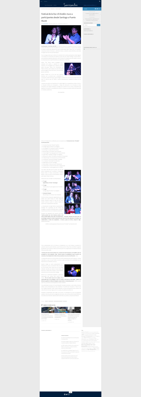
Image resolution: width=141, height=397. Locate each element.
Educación (83, 339)
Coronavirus (94, 336)
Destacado (47, 8)
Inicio (41, 1)
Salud (86, 349)
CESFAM (97, 332)
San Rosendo (58, 8)
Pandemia (92, 346)
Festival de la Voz (51, 301)
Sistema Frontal (83, 351)
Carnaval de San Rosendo (92, 332)
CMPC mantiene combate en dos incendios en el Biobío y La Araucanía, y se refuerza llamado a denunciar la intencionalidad (69, 347)
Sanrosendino (45, 23)
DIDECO (94, 337)
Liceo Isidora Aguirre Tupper (86, 343)
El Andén (46, 301)
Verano (94, 351)
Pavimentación (96, 346)
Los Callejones (93, 343)
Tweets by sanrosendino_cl (88, 30)
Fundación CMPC (88, 340)
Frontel (84, 340)
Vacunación (91, 351)
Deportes (92, 337)
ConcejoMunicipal (89, 336)
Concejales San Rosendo (88, 334)
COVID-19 (97, 336)
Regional (95, 348)
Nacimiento (89, 346)
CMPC (82, 335)
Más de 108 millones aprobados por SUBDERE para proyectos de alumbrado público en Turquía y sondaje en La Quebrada (74, 317)
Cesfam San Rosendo (95, 333)
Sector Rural (97, 349)
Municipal (53, 8)
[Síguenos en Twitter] (97, 8)
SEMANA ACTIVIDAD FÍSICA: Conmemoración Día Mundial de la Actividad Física (60, 316)
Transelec (86, 351)
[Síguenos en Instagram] (99, 8)
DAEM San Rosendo (87, 337)
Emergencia (87, 339)
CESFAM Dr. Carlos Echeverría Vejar (86, 333)
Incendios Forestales (84, 341)
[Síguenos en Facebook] (95, 8)
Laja (94, 341)
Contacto (45, 1)
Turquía (89, 351)
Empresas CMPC (93, 339)
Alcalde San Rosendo (85, 332)
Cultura (43, 8)
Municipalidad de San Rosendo (58, 301)
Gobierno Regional (94, 340)
